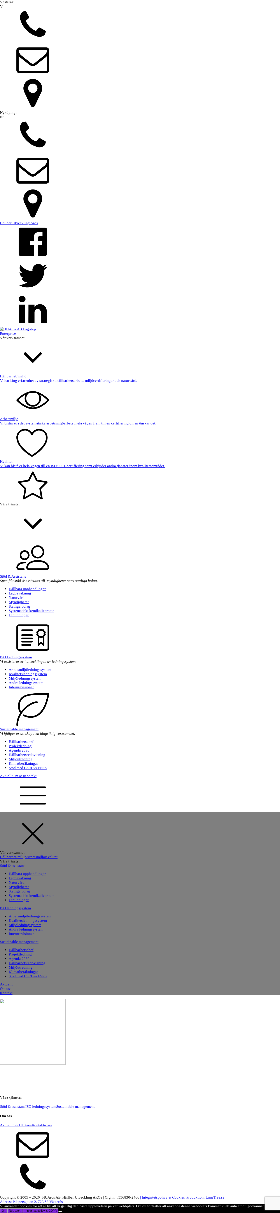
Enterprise (8, 333)
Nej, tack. (15, 1210)
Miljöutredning (20, 759)
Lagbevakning (20, 593)
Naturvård (16, 598)
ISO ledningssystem (15, 908)
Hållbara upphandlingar (27, 589)
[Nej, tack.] (60, 1211)
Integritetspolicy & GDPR (41, 1210)
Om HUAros (22, 1125)
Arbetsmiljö (36, 857)
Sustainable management (19, 729)
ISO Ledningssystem (16, 657)
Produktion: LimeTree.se (205, 1197)
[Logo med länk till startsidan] (18, 329)
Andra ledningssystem (26, 683)
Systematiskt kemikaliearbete (31, 611)
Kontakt (30, 776)
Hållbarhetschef (21, 742)
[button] (140, 26)
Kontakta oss (42, 1125)
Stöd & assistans (12, 866)
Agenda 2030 (19, 750)
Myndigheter (19, 602)
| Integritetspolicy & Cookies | (163, 1197)
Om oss (18, 776)
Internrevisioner (21, 687)
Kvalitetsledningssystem (28, 674)
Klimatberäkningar (23, 763)
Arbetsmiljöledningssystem (30, 670)
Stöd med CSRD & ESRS (28, 768)
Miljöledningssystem (25, 678)
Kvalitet (51, 857)
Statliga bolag (19, 606)
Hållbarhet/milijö (13, 857)
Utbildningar (19, 615)
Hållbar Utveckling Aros (19, 223)
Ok (3, 1210)
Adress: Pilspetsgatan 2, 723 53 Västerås (31, 1202)
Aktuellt (6, 776)
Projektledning (20, 746)
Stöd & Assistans (13, 576)
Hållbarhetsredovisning (27, 755)
